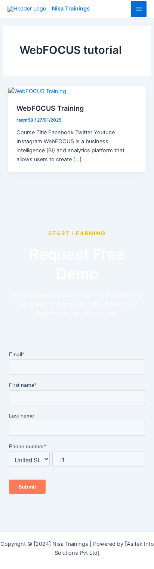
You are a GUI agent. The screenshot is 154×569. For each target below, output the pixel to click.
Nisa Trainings (71, 8)
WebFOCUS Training (50, 108)
